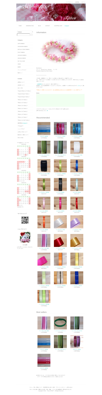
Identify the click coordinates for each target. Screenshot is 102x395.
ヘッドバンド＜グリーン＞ (60, 330)
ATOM (21, 137)
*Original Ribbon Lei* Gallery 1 (24, 90)
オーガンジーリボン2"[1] (76, 155)
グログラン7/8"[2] (77, 349)
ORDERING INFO (30, 25)
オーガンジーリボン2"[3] (44, 173)
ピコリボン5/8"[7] (44, 211)
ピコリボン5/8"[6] (77, 192)
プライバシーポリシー (61, 387)
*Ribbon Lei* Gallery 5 (22, 111)
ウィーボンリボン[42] (44, 248)
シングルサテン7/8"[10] (60, 173)
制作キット (20, 72)
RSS (19, 137)
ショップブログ (21, 128)
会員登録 (77, 2)
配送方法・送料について (23, 134)
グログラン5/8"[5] (44, 136)
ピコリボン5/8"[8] (77, 211)
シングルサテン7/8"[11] (44, 192)
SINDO (19, 64)
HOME (20, 25)
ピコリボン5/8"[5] (60, 192)
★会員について (21, 85)
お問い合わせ (69, 387)
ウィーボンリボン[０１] (44, 155)
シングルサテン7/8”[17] (77, 285)
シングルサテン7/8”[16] (60, 285)
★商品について (21, 82)
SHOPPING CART (58, 25)
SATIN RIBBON (21, 43)
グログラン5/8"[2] (44, 368)
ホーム (31, 387)
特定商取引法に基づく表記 (49, 387)
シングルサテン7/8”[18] (44, 304)
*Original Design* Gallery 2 (23, 96)
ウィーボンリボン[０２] (60, 155)
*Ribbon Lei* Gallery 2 (22, 102)
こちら (78, 85)
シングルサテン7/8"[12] (77, 173)
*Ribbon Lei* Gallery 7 (22, 117)
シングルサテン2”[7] (76, 248)
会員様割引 (39, 84)
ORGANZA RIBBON (22, 55)
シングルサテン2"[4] (76, 229)
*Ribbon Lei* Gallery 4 (22, 108)
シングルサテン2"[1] (60, 229)
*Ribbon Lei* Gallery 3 (22, 105)
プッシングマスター (22, 69)
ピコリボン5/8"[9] (44, 229)
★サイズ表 (20, 88)
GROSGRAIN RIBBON (23, 46)
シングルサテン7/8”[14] (77, 267)
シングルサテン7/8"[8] (77, 136)
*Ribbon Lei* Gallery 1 (22, 99)
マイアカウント (69, 2)
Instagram (67, 25)
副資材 (19, 67)
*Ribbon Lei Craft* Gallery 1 (24, 120)
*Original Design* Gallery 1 (23, 93)
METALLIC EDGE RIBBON (23, 49)
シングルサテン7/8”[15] (44, 285)
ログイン (83, 2)
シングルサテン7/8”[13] (60, 267)
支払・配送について (38, 387)
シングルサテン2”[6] (60, 248)
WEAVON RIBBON (22, 58)
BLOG (39, 25)
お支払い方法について (22, 131)
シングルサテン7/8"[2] (60, 136)
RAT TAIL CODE (21, 61)
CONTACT (47, 25)
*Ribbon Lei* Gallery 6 (22, 114)
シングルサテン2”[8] (44, 267)
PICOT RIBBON (21, 52)
